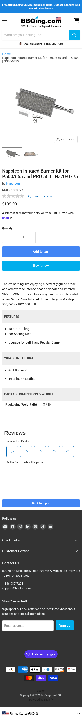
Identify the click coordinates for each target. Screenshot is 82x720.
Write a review (43, 196)
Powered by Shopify (41, 699)
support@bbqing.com (16, 588)
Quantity (7, 228)
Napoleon (13, 184)
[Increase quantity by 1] (40, 237)
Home (6, 54)
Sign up (64, 625)
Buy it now (41, 266)
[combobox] (41, 713)
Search (41, 690)
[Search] (74, 35)
